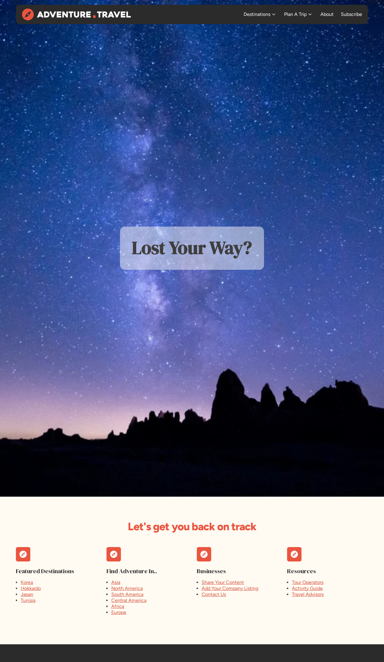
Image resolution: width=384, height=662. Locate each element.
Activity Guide (307, 588)
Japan (27, 594)
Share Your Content (223, 582)
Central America (128, 600)
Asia (115, 582)
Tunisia (28, 600)
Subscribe (351, 14)
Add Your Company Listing (230, 588)
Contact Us (214, 594)
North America (127, 588)
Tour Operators (307, 582)
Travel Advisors (308, 594)
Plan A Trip (295, 14)
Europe (118, 612)
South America (127, 594)
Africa (117, 606)
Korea (27, 582)
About (327, 14)
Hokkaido (31, 588)
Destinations (257, 14)
